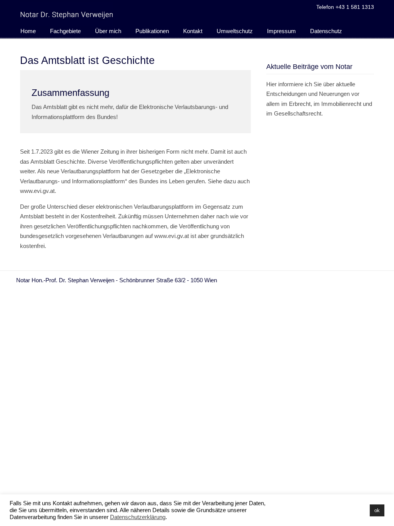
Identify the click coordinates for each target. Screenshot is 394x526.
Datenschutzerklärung (137, 517)
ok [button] (377, 510)
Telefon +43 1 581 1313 (345, 7)
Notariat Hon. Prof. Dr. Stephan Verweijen (66, 14)
